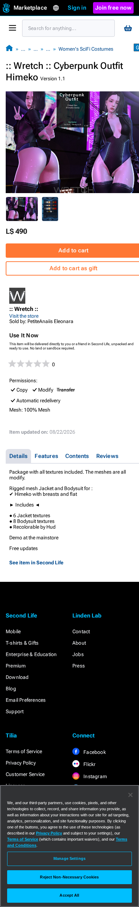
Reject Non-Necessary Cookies (69, 877)
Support (15, 711)
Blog (11, 688)
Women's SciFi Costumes (85, 49)
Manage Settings (69, 858)
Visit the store (23, 316)
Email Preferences (26, 700)
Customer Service (25, 774)
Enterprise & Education (31, 654)
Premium (16, 666)
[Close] (130, 795)
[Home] (9, 49)
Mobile (13, 631)
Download (17, 677)
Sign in (77, 7)
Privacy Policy (21, 763)
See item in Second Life (36, 562)
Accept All (69, 895)
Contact (81, 631)
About (79, 643)
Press (78, 666)
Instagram (94, 776)
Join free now (113, 7)
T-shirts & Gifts (22, 643)
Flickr (89, 764)
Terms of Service (24, 751)
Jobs (78, 654)
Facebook (94, 752)
